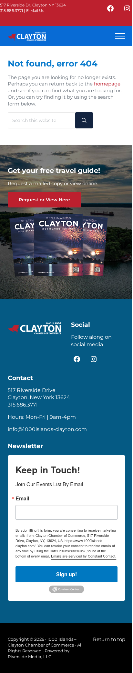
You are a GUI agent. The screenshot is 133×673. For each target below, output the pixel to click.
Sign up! (66, 574)
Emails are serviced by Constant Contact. (83, 555)
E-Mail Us (35, 10)
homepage (107, 84)
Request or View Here (44, 200)
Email (22, 498)
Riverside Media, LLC (29, 656)
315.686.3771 (11, 10)
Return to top (109, 639)
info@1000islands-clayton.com (47, 429)
